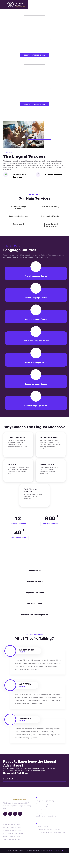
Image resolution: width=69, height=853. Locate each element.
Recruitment (18, 224)
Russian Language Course (36, 384)
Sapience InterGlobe (56, 851)
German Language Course (36, 298)
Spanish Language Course (36, 319)
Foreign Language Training (45, 801)
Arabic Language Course (36, 362)
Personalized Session (50, 216)
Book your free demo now (34, 55)
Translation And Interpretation (51, 225)
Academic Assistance (18, 216)
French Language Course (36, 276)
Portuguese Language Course (36, 341)
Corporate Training (50, 206)
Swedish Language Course (35, 406)
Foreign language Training (18, 207)
